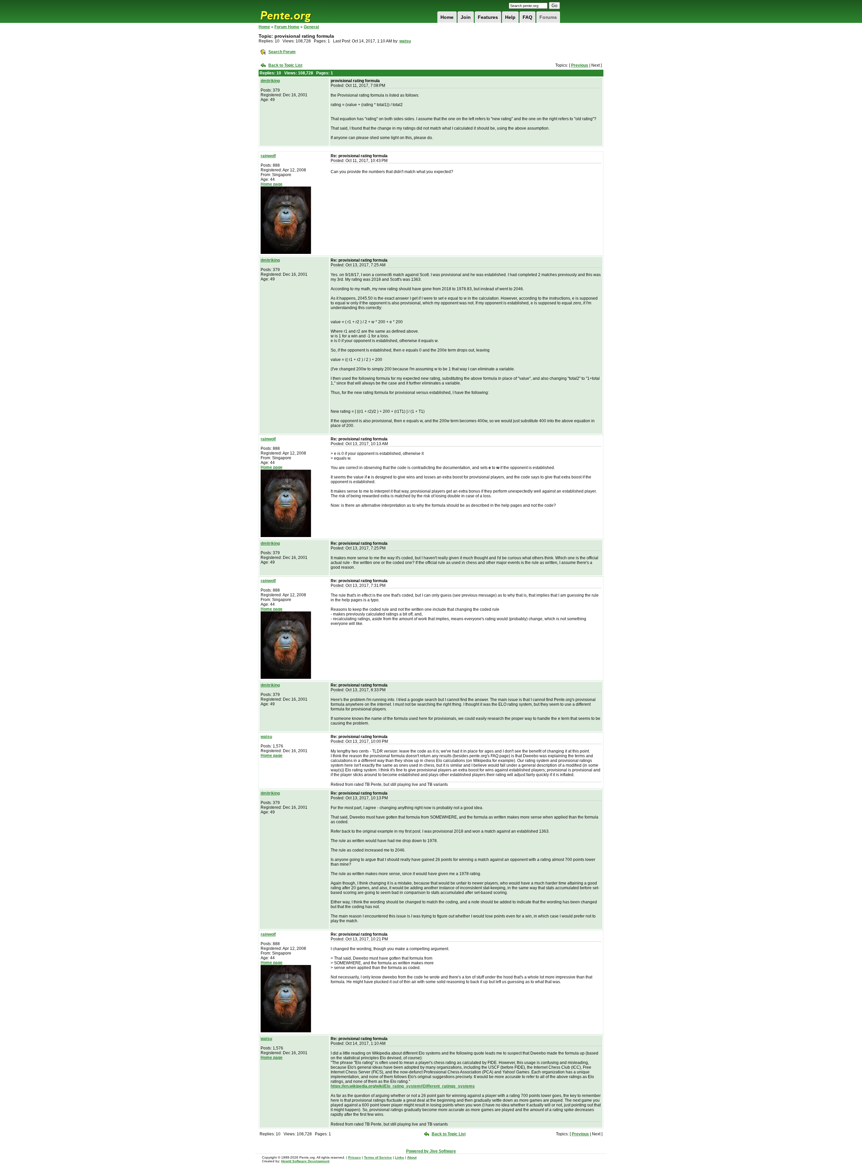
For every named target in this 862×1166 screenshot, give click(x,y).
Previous (579, 65)
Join (466, 17)
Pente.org (294, 11)
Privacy (354, 1157)
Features (488, 17)
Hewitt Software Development (305, 1161)
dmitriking (270, 80)
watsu (405, 41)
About (412, 1157)
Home (447, 17)
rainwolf (268, 156)
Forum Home (286, 27)
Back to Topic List (285, 65)
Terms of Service (378, 1157)
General (311, 27)
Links (399, 1157)
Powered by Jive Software (431, 1151)
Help (510, 17)
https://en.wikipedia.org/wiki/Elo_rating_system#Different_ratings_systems (403, 1086)
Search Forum (282, 51)
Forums (548, 17)
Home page (272, 184)
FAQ (527, 17)
